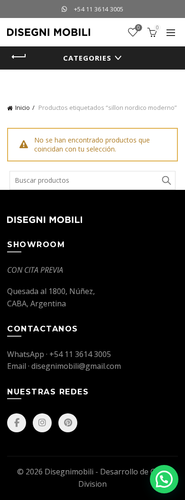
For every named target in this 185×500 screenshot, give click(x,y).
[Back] (19, 56)
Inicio (22, 107)
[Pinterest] (67, 422)
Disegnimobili (69, 471)
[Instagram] (42, 422)
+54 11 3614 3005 (99, 9)
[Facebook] (16, 422)
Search (166, 180)
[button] (164, 479)
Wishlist (138, 28)
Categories (87, 57)
